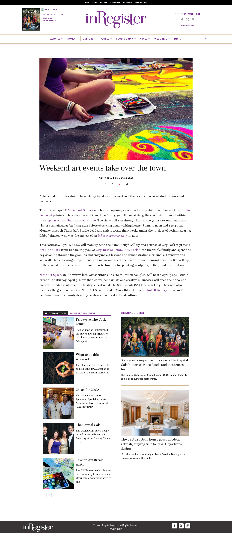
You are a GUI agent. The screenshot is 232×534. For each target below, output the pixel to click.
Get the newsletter (53, 14)
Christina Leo (126, 177)
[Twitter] (187, 20)
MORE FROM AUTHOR (82, 313)
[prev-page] (45, 495)
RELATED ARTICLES (55, 313)
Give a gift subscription (50, 19)
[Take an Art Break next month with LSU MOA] (58, 473)
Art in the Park (49, 250)
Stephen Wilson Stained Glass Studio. (71, 220)
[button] (206, 38)
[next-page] (50, 495)
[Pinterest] (119, 184)
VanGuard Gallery (80, 210)
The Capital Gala (88, 425)
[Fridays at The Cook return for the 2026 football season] (58, 333)
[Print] (127, 184)
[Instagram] (193, 20)
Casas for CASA (87, 390)
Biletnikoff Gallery (154, 290)
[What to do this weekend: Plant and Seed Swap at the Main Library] (58, 368)
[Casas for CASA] (58, 403)
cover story (113, 235)
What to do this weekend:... (87, 356)
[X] (112, 184)
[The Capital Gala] (58, 438)
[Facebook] (182, 20)
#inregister (187, 25)
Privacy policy (116, 528)
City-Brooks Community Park (117, 250)
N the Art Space (50, 275)
